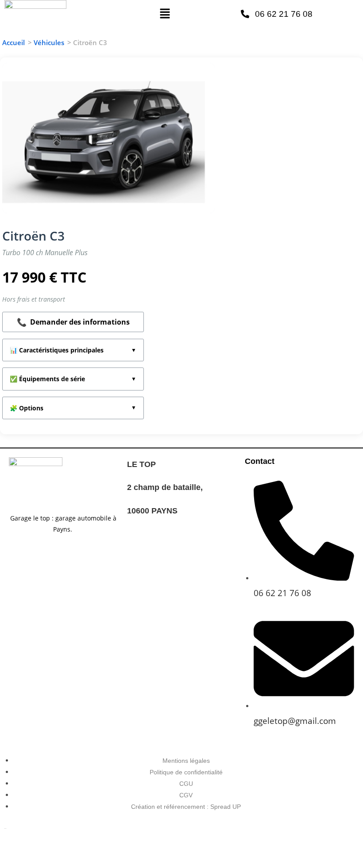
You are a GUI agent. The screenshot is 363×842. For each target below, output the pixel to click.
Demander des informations (73, 322)
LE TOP (141, 464)
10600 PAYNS (152, 510)
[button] (165, 13)
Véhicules (49, 42)
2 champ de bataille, (166, 487)
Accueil (13, 42)
